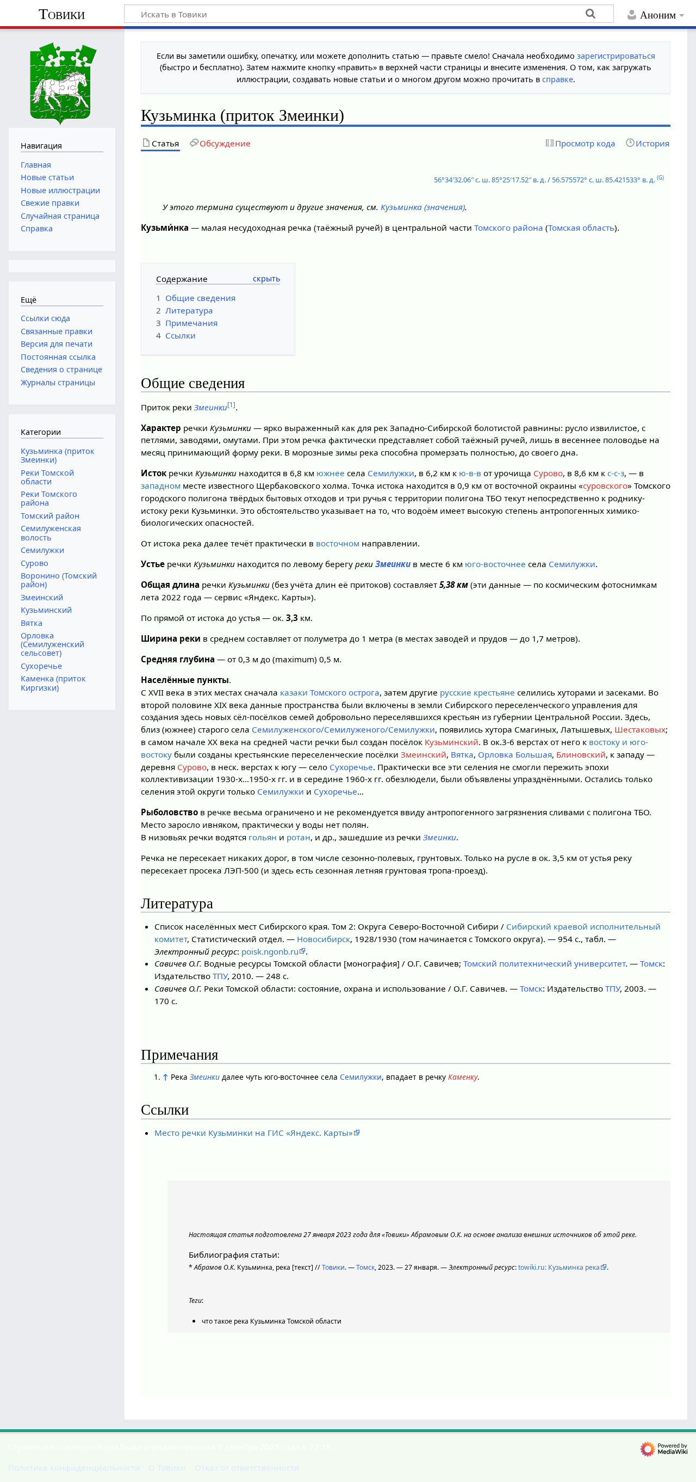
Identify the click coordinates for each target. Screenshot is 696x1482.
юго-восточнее (495, 563)
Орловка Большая (515, 754)
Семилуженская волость (51, 532)
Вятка (462, 754)
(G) (660, 177)
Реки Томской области (47, 477)
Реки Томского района (49, 498)
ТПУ (220, 975)
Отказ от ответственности (247, 1467)
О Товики (167, 1467)
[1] (231, 405)
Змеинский (423, 754)
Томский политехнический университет (544, 963)
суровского (605, 485)
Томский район (50, 516)
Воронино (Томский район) (59, 579)
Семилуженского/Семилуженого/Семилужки (343, 729)
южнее (330, 473)
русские (455, 692)
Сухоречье (351, 766)
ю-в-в (470, 473)
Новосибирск (323, 938)
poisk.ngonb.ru (270, 951)
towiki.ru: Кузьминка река (559, 1267)
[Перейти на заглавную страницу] (62, 77)
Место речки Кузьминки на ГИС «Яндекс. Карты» (253, 1132)
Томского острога (345, 692)
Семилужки (391, 473)
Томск (651, 963)
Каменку (462, 1077)
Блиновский (581, 754)
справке (557, 79)
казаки (294, 692)
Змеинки (210, 407)
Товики (62, 13)
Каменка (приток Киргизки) (53, 682)
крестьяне (494, 692)
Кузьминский (451, 741)
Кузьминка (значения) (423, 206)
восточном (337, 543)
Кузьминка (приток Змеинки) (58, 455)
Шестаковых (640, 729)
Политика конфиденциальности (74, 1467)
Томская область (581, 227)
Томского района (508, 227)
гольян (262, 837)
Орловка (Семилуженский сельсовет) (52, 644)
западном (161, 485)
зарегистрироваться (616, 56)
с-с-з (615, 473)
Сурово (548, 473)
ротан (298, 837)
